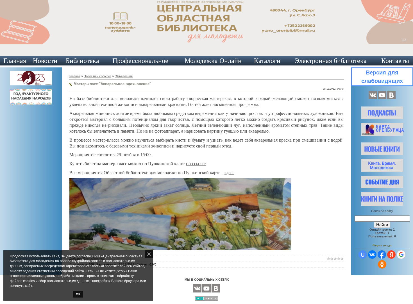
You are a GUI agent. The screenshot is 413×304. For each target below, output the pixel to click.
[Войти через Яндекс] (391, 254)
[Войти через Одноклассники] (382, 264)
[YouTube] (382, 98)
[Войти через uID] (362, 254)
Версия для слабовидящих (382, 76)
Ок (78, 294)
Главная (14, 60)
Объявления (124, 76)
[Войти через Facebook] (382, 254)
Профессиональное (140, 60)
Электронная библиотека (331, 60)
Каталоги (267, 60)
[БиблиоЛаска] (391, 98)
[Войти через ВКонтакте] (372, 254)
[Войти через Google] (401, 254)
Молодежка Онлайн (213, 60)
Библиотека (82, 60)
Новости (45, 60)
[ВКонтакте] (373, 98)
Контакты (395, 60)
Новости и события (97, 76)
